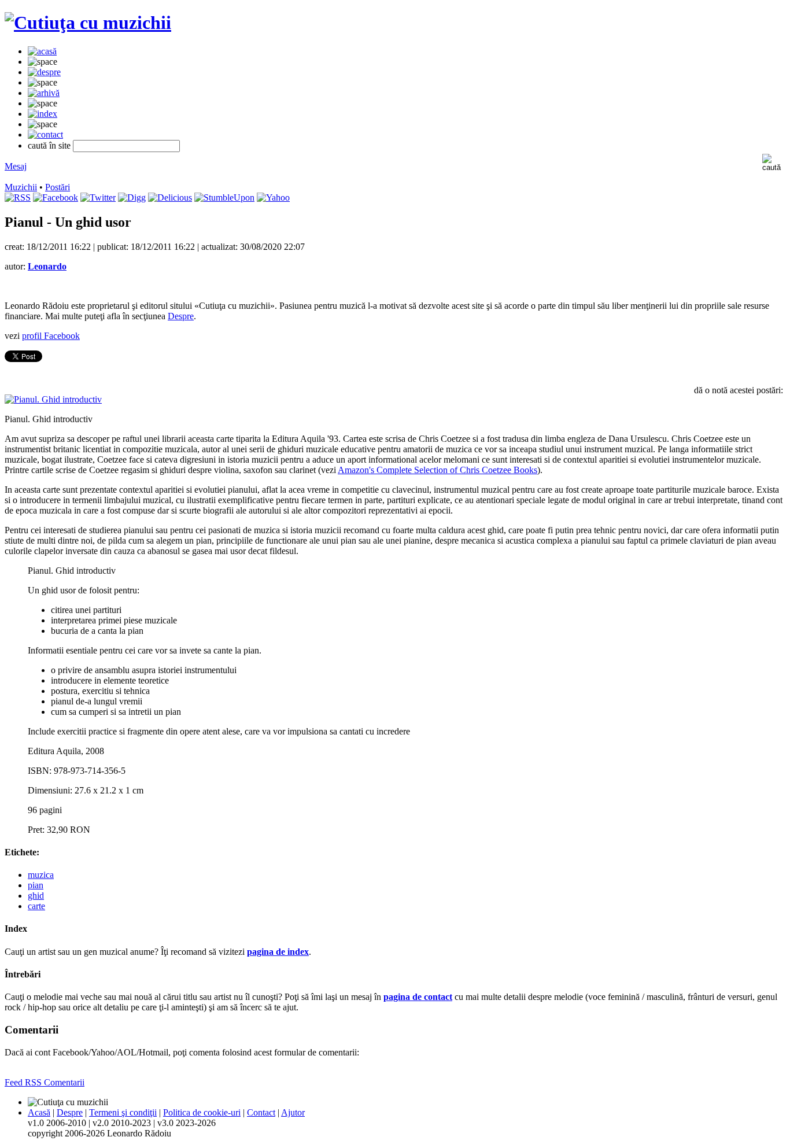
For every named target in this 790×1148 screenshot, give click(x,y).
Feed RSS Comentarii (44, 1082)
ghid (36, 895)
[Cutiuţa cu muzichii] (88, 22)
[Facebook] (55, 197)
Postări (57, 187)
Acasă (39, 1112)
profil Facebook (51, 336)
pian (35, 885)
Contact (261, 1112)
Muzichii (21, 187)
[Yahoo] (273, 197)
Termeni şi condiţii (123, 1112)
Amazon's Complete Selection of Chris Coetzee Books (437, 470)
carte (36, 906)
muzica (41, 875)
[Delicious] (170, 197)
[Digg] (132, 197)
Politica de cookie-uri (202, 1112)
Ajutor (293, 1112)
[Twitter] (98, 197)
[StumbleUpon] (224, 197)
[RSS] (18, 197)
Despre (181, 316)
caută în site (49, 145)
